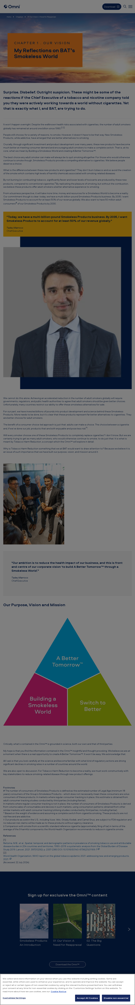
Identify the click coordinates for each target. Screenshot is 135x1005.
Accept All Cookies (87, 997)
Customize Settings (14, 997)
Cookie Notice (58, 991)
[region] (67, 989)
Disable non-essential (116, 997)
